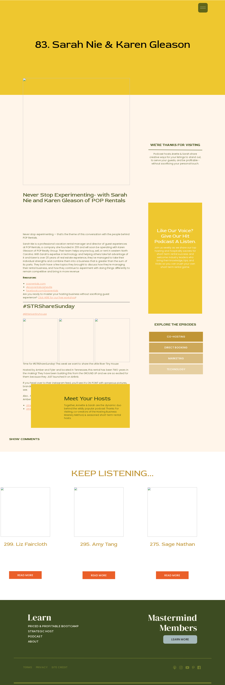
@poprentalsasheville (39, 287)
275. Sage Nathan (172, 544)
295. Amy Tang (98, 544)
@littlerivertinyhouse (35, 314)
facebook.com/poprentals (42, 290)
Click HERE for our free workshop (57, 297)
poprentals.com (36, 283)
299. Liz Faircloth (25, 544)
